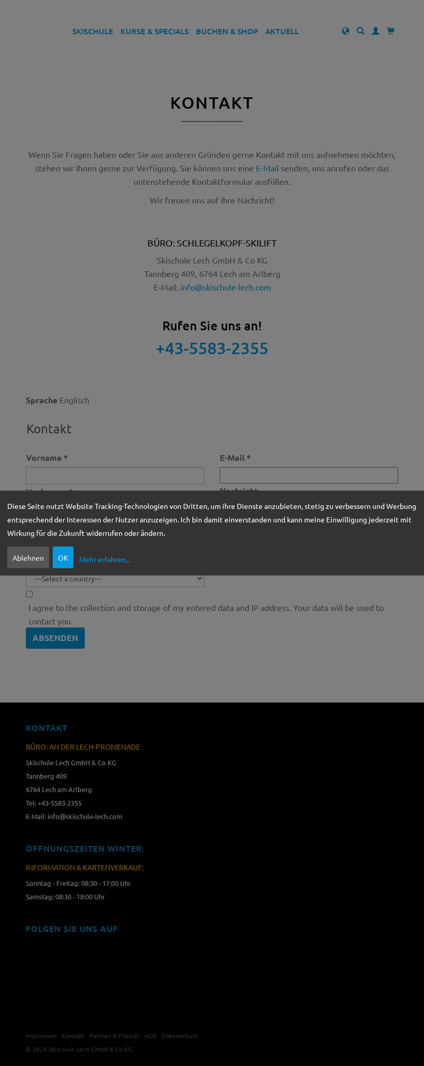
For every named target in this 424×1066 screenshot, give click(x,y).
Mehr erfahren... (104, 558)
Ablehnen (28, 557)
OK (63, 557)
